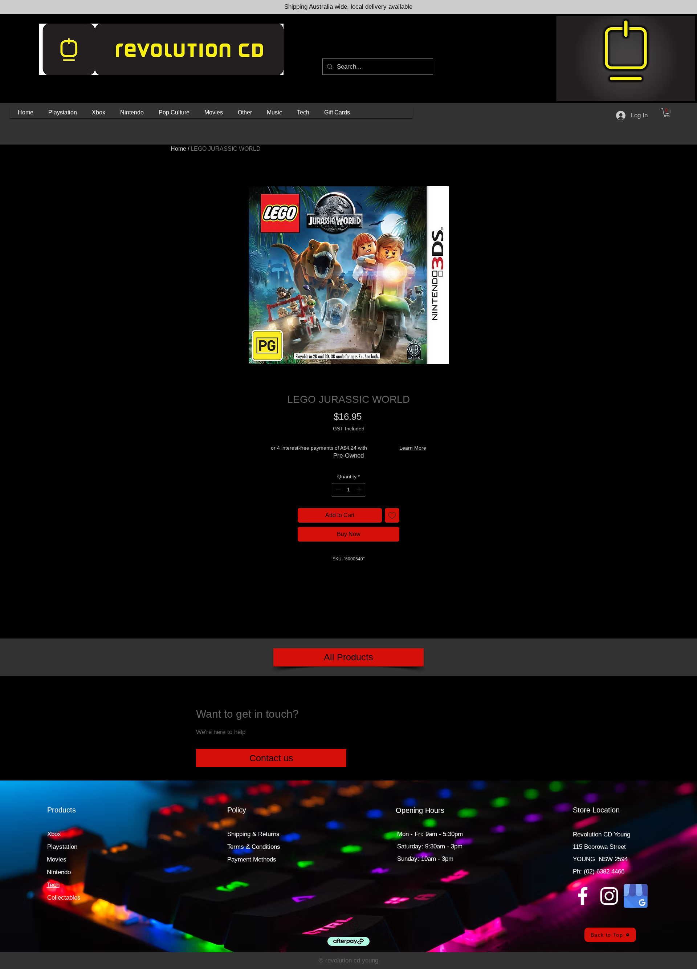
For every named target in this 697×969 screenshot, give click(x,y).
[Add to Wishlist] (392, 515)
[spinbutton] (348, 489)
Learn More (412, 448)
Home (178, 149)
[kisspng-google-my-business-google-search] (636, 896)
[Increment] (359, 489)
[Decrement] (337, 489)
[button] (62, 113)
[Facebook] (583, 896)
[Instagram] (609, 896)
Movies (56, 859)
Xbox (54, 834)
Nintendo (59, 872)
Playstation (62, 846)
